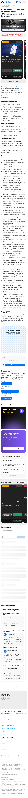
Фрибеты (20, 55)
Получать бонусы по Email (13, 449)
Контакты (3, 731)
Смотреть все (13, 81)
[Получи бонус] (17, 2)
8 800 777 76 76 (9, 777)
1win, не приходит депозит (10, 647)
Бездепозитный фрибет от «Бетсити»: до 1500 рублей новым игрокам (11, 60)
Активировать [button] (17, 70)
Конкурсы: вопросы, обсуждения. (8, 630)
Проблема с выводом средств (11, 665)
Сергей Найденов (12, 360)
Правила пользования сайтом (7, 725)
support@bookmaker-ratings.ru (10, 779)
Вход (24, 1)
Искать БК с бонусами (13, 29)
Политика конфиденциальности (8, 728)
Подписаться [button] (16, 364)
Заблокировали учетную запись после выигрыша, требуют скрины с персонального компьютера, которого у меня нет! (11, 612)
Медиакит (3, 734)
